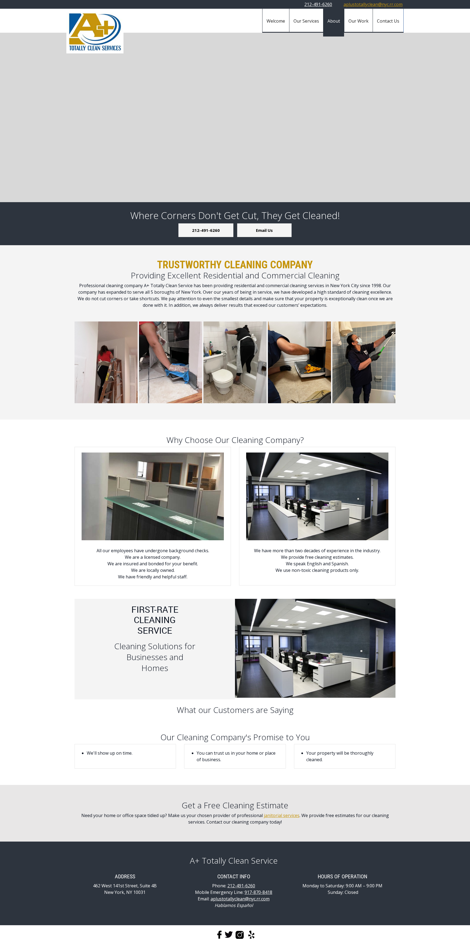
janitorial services (281, 815)
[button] (106, 362)
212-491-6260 (318, 4)
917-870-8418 (258, 892)
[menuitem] (275, 21)
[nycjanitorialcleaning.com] (94, 33)
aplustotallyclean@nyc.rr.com (373, 4)
